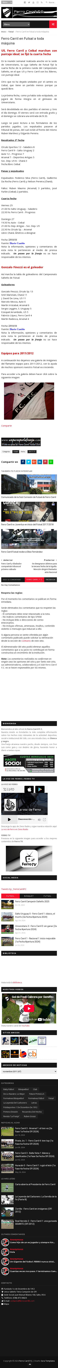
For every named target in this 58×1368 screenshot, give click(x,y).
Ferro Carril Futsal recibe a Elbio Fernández (22, 552)
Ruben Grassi (30, 1116)
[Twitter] (29, 2)
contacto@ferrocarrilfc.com (22, 1301)
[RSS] (42, 2)
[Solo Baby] (33, 1044)
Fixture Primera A (36, 1094)
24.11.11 (32, 451)
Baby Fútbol (8, 1089)
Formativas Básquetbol (13, 1098)
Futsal (11, 31)
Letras (34, 1102)
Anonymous (16, 1239)
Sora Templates (48, 1361)
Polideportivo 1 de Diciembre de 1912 (20, 1107)
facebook (50, 580)
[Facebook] (25, 2)
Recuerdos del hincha (32, 1111)
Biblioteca (17, 982)
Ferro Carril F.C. (34, 580)
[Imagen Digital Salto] (23, 1044)
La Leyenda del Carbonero (15, 1102)
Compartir (6, 425)
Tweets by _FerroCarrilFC (13, 889)
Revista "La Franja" (11, 1116)
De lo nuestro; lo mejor (14, 1094)
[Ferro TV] (29, 870)
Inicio (3, 31)
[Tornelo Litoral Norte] (23, 1057)
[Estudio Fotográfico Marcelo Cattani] (14, 1044)
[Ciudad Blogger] (32, 1057)
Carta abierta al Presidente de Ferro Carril (35, 1184)
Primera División (10, 1111)
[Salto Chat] (14, 1057)
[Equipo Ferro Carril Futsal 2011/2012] (29, 418)
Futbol (10, 896)
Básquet (29, 896)
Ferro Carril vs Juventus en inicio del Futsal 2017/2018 (27, 524)
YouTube (25, 1025)
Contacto (26, 640)
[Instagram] (38, 2)
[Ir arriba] (29, 1364)
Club (35, 1089)
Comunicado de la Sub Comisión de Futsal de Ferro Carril (28, 497)
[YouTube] (33, 2)
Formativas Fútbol (36, 1098)
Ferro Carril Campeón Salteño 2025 (32, 901)
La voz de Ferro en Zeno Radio (14, 829)
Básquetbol (23, 1089)
